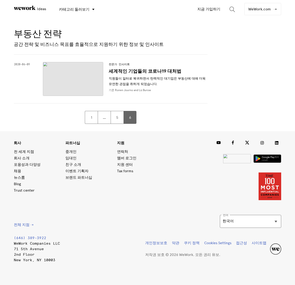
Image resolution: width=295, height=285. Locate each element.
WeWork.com (260, 9)
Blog (17, 184)
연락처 (122, 151)
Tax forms (125, 171)
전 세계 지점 (24, 151)
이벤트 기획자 (76, 171)
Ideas (41, 9)
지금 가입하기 (208, 9)
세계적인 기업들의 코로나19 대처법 (145, 71)
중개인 (71, 151)
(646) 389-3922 (30, 238)
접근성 (241, 243)
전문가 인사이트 (119, 64)
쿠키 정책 (192, 243)
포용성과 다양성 (27, 164)
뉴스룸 (19, 177)
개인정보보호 (156, 243)
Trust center (24, 190)
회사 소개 (22, 158)
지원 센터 (125, 164)
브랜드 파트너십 (78, 177)
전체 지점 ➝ (23, 225)
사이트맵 (259, 243)
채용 (17, 171)
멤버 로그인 (126, 158)
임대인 (71, 158)
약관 (175, 243)
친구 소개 (73, 164)
